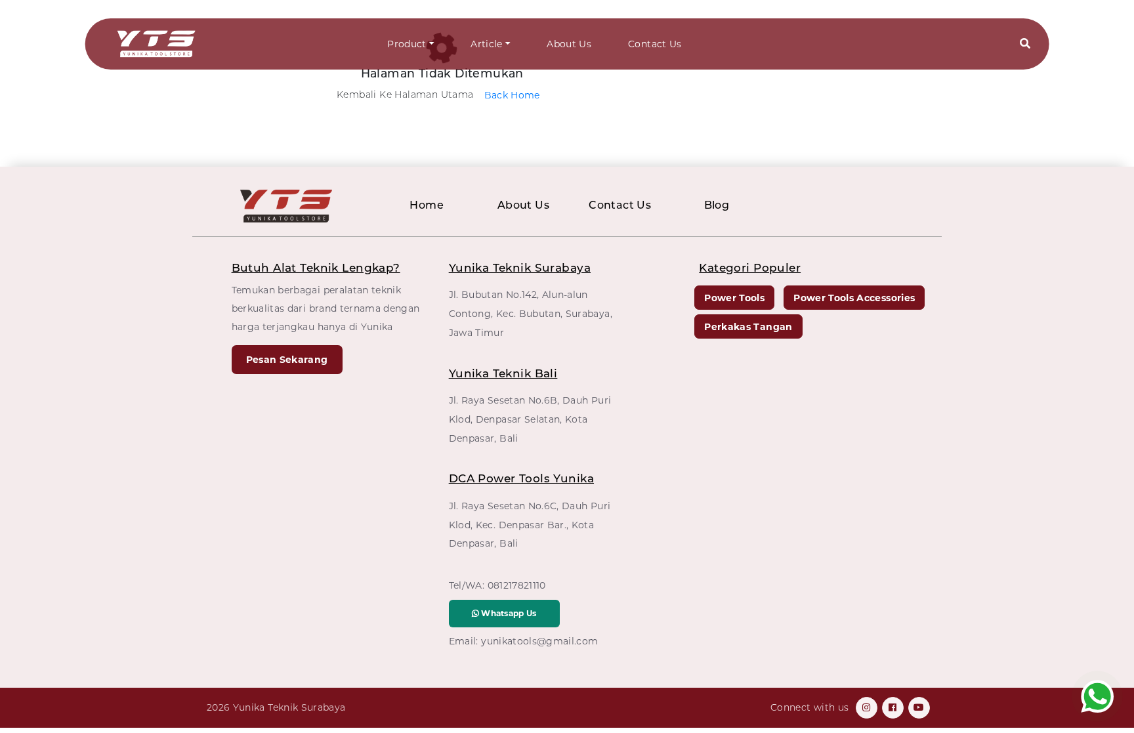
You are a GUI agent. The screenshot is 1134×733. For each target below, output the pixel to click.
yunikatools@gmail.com (539, 641)
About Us (569, 44)
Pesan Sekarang (287, 360)
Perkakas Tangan (748, 327)
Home (427, 205)
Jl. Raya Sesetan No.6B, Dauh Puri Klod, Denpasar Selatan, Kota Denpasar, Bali (530, 419)
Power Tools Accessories (854, 298)
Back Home (512, 95)
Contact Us (655, 44)
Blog (717, 205)
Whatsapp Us (508, 613)
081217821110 (517, 585)
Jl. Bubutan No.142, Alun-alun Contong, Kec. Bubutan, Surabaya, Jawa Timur (530, 314)
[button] (1025, 44)
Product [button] (406, 44)
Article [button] (486, 44)
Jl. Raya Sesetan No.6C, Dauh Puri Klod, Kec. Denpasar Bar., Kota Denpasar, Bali (530, 525)
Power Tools (734, 298)
